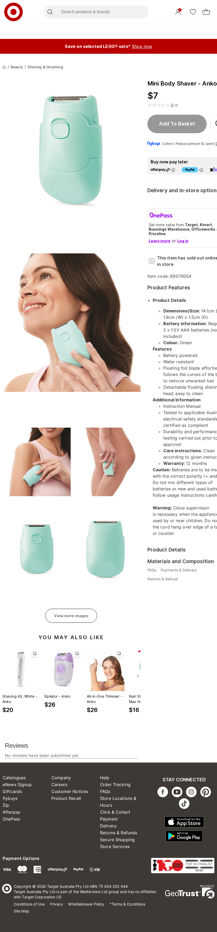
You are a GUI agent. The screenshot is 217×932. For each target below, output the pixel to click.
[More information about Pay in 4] (201, 169)
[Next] (138, 676)
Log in (182, 241)
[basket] (206, 12)
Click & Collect (115, 812)
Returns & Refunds (118, 832)
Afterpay (11, 812)
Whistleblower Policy (86, 904)
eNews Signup (17, 784)
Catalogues (14, 777)
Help (105, 777)
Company (61, 777)
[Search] (50, 12)
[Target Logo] (13, 12)
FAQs (105, 791)
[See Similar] (34, 653)
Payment (109, 819)
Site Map (21, 911)
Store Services (115, 846)
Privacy (56, 904)
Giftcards (12, 791)
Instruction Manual (182, 406)
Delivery (108, 825)
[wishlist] (193, 11)
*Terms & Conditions (127, 904)
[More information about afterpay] (173, 169)
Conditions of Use (29, 904)
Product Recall (66, 798)
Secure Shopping (117, 839)
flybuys (10, 798)
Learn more (159, 241)
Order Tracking (115, 784)
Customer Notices (69, 791)
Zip (6, 805)
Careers (59, 784)
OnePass (11, 819)
